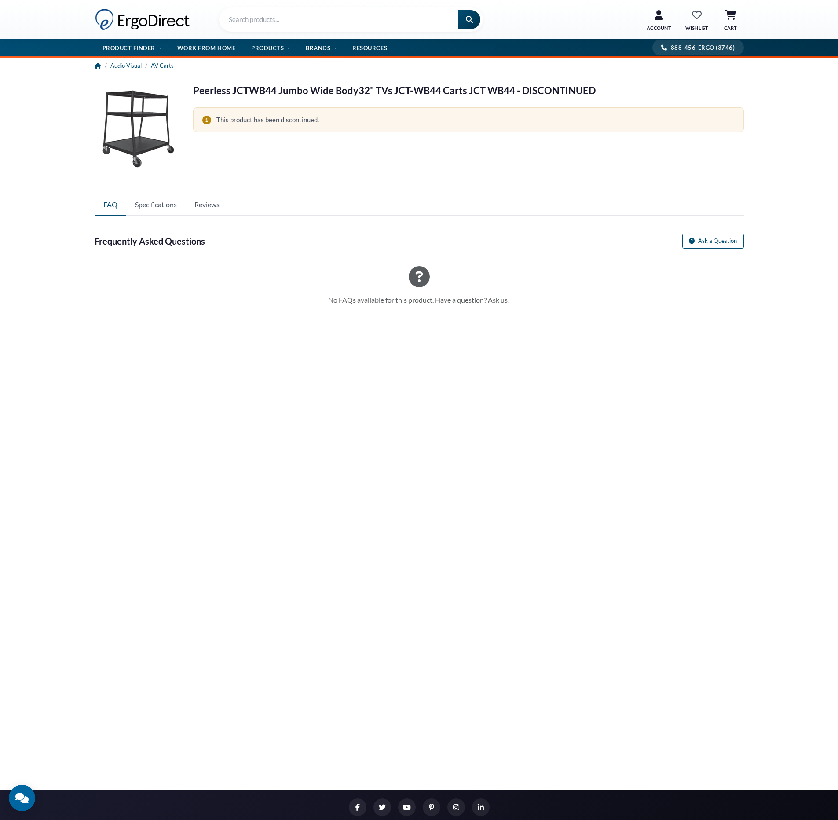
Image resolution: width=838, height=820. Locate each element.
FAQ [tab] (110, 204)
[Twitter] (382, 807)
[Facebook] (357, 807)
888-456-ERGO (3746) (703, 47)
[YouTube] (407, 807)
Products (267, 47)
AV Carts (162, 65)
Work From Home (206, 47)
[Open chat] (22, 798)
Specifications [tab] (156, 204)
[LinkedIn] (481, 807)
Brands (318, 47)
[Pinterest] (431, 807)
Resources (369, 47)
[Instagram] (456, 807)
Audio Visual (126, 65)
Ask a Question (717, 240)
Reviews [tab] (207, 204)
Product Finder (128, 47)
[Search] (469, 19)
